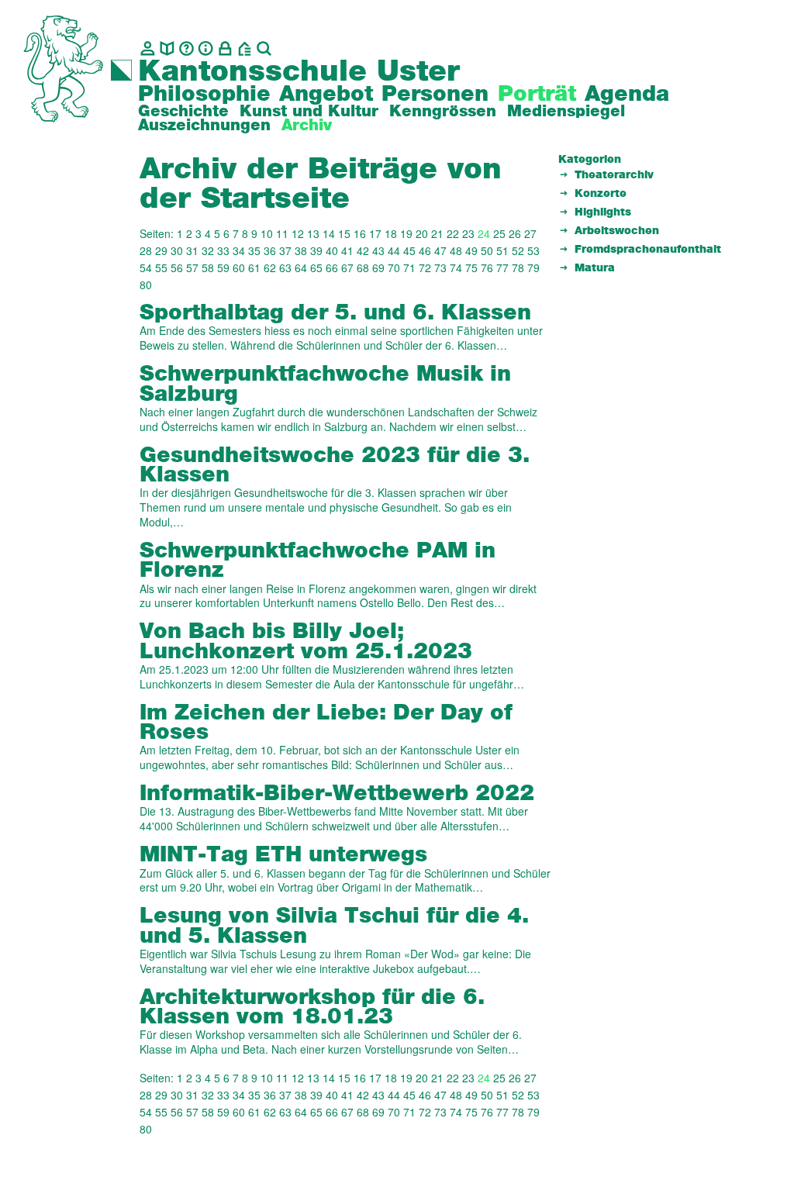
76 (487, 267)
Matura (595, 268)
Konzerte (601, 193)
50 (487, 250)
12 (298, 233)
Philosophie (204, 94)
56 (177, 267)
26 (515, 233)
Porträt (537, 94)
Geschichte (183, 111)
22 (453, 233)
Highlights (603, 212)
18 (391, 233)
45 (409, 250)
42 (363, 250)
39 (316, 250)
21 (437, 233)
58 (208, 267)
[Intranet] (225, 48)
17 (375, 233)
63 (285, 267)
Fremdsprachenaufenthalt (648, 249)
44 (394, 250)
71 (409, 267)
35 (254, 250)
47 (440, 250)
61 (254, 267)
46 (425, 250)
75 (471, 267)
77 (502, 267)
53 (533, 250)
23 (468, 233)
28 (146, 250)
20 (422, 233)
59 (223, 267)
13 (313, 233)
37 (285, 250)
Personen (434, 94)
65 (316, 267)
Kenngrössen (442, 111)
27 (530, 233)
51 (502, 250)
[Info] (206, 48)
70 (394, 267)
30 (177, 250)
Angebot (326, 94)
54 (146, 267)
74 (456, 267)
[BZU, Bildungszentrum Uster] (244, 48)
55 (161, 267)
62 (270, 267)
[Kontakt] (147, 48)
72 (425, 267)
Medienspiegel (566, 111)
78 (518, 267)
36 (270, 250)
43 (378, 250)
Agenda (627, 94)
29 (161, 250)
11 (282, 233)
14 (329, 233)
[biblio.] (167, 48)
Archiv (306, 125)
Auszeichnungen (204, 125)
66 (332, 267)
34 (239, 250)
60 (239, 267)
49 (471, 250)
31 (192, 250)
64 (301, 267)
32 (208, 250)
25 (499, 233)
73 (440, 267)
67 (347, 267)
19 (406, 233)
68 (363, 267)
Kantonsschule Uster (299, 72)
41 (347, 250)
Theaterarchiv (614, 175)
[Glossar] (186, 48)
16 (360, 233)
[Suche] (264, 48)
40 (332, 250)
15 (344, 233)
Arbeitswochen (617, 231)
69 (378, 267)
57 (192, 267)
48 (456, 250)
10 (267, 233)
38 (301, 250)
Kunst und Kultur (309, 111)
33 (223, 250)
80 (146, 284)
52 (518, 250)
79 (533, 267)
